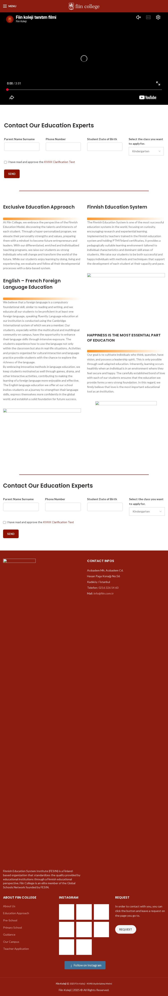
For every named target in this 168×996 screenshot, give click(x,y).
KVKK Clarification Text (59, 162)
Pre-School (10, 920)
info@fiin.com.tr (104, 593)
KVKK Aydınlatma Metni (99, 983)
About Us (9, 906)
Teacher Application (16, 948)
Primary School (12, 927)
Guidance (9, 934)
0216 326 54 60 (108, 587)
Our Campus (11, 941)
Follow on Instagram (87, 965)
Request (125, 929)
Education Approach (16, 913)
